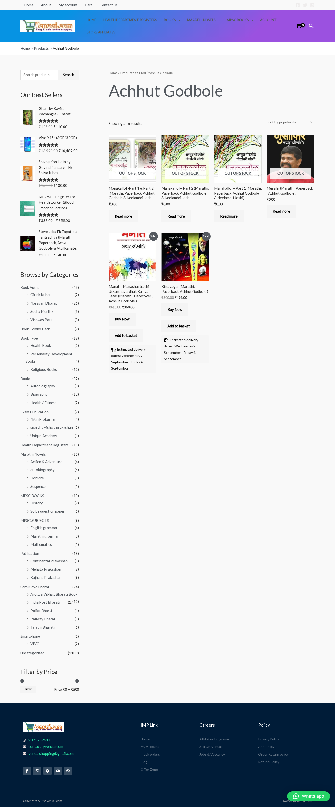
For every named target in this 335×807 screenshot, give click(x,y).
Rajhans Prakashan (45, 577)
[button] (311, 26)
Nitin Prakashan (43, 419)
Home (29, 5)
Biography (39, 394)
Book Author (30, 287)
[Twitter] (305, 5)
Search (68, 75)
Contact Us (109, 5)
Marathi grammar (44, 536)
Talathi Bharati (42, 627)
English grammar (44, 528)
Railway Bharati (43, 619)
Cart (88, 5)
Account (268, 20)
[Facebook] (298, 5)
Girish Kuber (40, 295)
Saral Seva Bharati (35, 587)
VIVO (34, 643)
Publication (29, 553)
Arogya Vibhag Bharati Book (53, 594)
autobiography (42, 469)
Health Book (40, 345)
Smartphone (30, 636)
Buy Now (122, 319)
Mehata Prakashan (45, 569)
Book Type (29, 338)
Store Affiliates (101, 32)
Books (170, 20)
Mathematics (41, 544)
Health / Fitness (43, 402)
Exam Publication (34, 412)
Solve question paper (47, 511)
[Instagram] (312, 5)
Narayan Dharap (43, 303)
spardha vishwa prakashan (51, 427)
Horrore (37, 478)
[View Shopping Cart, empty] (298, 26)
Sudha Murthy (41, 311)
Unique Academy (43, 435)
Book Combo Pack (35, 329)
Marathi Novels (201, 20)
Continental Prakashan (49, 561)
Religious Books (43, 369)
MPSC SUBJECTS (34, 520)
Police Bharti (41, 610)
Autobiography (42, 386)
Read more (123, 216)
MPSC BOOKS (238, 20)
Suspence (38, 486)
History (36, 503)
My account (67, 5)
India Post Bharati (45, 602)
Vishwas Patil (41, 320)
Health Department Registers (130, 20)
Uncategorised (32, 653)
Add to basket (126, 335)
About (46, 5)
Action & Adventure (46, 461)
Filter (28, 689)
